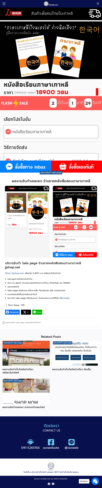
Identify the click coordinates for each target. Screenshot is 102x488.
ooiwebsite (51, 447)
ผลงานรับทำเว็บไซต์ (33, 322)
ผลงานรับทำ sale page (51, 172)
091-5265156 (30, 447)
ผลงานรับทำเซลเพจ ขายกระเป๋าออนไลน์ (23, 407)
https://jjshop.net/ (14, 273)
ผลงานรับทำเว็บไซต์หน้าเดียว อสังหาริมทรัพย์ (17, 370)
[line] (52, 483)
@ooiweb (65, 298)
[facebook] (49, 483)
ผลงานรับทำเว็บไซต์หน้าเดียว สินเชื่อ (71, 369)
